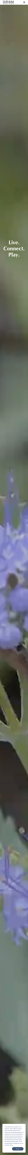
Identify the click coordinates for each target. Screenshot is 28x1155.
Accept (17, 1148)
